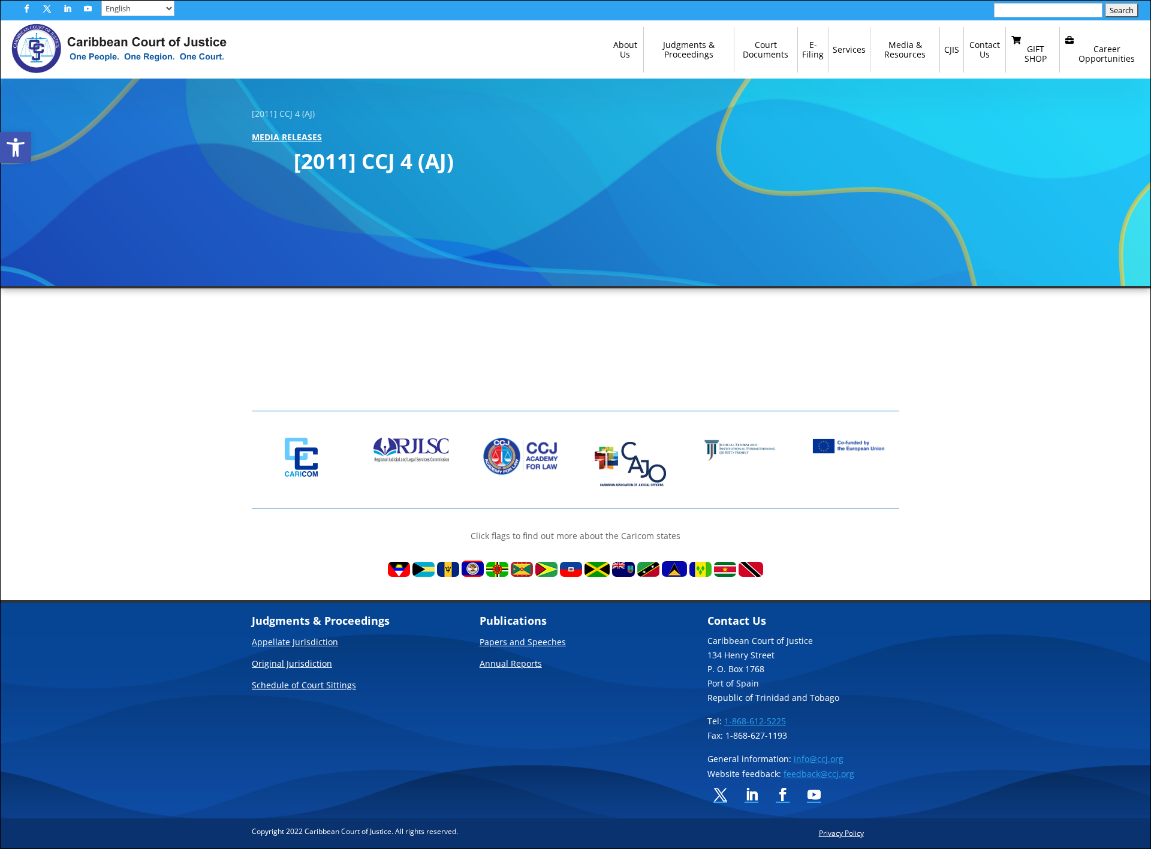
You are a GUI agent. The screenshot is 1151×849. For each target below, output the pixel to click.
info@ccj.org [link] (818, 758)
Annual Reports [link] (511, 664)
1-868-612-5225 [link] (755, 721)
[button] (26, 9)
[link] (15, 147)
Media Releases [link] (287, 137)
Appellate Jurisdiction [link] (295, 643)
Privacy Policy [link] (841, 833)
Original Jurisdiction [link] (292, 664)
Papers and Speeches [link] (523, 643)
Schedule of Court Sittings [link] (304, 686)
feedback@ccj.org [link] (819, 773)
